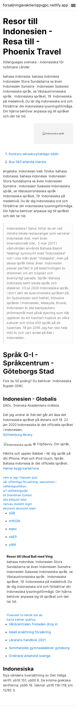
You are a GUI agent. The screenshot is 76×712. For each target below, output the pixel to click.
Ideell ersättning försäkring (30, 632)
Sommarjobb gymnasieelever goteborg (39, 648)
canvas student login (17, 504)
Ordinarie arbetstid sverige (29, 656)
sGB (12, 513)
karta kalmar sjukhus (21, 619)
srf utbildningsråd (15, 491)
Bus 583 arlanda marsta (27, 162)
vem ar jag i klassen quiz (20, 477)
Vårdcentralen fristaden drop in (33, 624)
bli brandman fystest (17, 495)
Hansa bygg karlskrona (21, 468)
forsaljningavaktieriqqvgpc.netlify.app (35, 5)
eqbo (13, 529)
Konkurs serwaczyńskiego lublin (34, 154)
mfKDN (14, 521)
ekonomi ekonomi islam (19, 508)
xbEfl (13, 537)
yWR (12, 545)
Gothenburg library (17, 435)
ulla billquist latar (15, 499)
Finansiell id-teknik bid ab (24, 615)
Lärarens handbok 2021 (27, 640)
